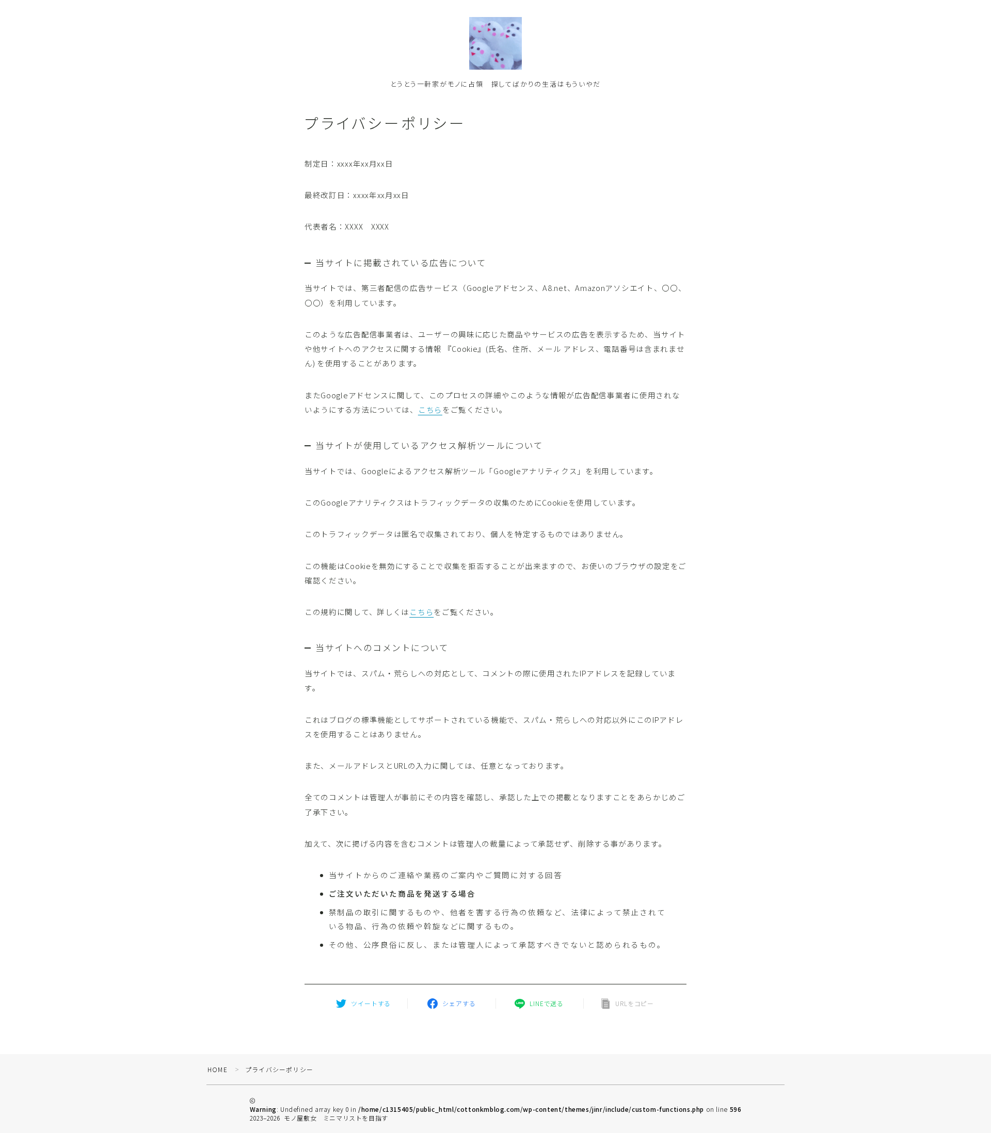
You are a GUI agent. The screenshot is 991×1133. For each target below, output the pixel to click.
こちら (430, 409)
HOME (217, 1069)
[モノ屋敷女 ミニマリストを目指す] (495, 43)
